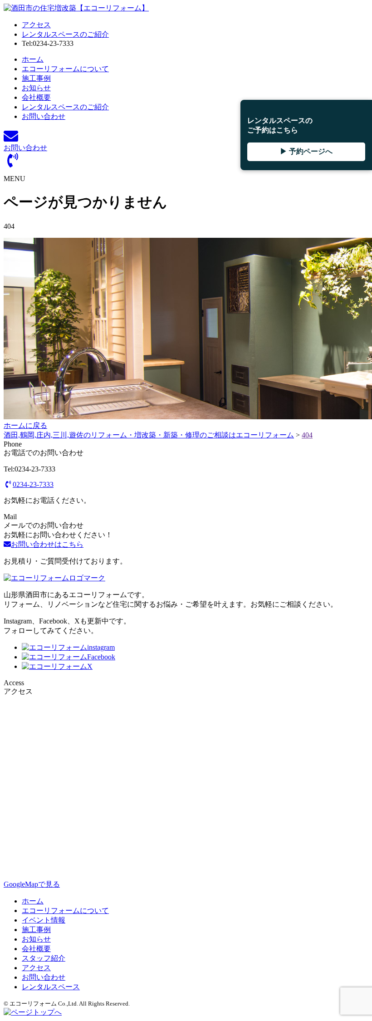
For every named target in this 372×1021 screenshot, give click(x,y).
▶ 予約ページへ (306, 151)
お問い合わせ (43, 116)
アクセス (36, 25)
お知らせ (36, 88)
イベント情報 (43, 920)
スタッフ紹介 (43, 958)
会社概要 (36, 97)
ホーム (33, 59)
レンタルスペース (51, 987)
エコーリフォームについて (65, 69)
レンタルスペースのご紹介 (65, 34)
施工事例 (36, 78)
